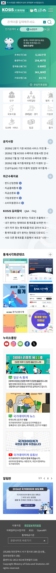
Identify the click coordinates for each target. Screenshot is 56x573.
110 (35, 559)
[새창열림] (31, 10)
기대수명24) (20, 78)
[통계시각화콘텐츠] (50, 254)
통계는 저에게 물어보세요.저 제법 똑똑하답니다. (34, 43)
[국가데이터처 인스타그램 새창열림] (13, 344)
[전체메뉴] (50, 10)
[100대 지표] (15, 270)
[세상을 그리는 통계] (15, 295)
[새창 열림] (28, 372)
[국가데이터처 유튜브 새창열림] (6, 344)
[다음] (51, 478)
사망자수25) (20, 72)
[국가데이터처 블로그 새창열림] (20, 344)
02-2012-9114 (16, 559)
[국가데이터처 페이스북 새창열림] (27, 344)
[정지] (47, 478)
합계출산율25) (20, 66)
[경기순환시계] (15, 321)
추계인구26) (20, 55)
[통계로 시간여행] (41, 295)
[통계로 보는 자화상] (41, 321)
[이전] (44, 478)
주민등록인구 (32, 29)
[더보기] (50, 141)
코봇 (10, 44)
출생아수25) (20, 60)
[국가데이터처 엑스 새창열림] (34, 344)
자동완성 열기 (44, 22)
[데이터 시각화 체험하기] (41, 270)
